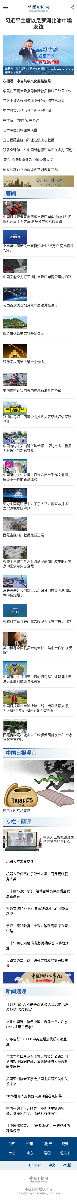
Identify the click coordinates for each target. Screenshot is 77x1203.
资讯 (29, 1144)
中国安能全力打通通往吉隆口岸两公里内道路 (37, 277)
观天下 (65, 1153)
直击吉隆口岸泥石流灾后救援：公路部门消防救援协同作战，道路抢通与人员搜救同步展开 (37, 1062)
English (35, 1165)
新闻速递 (16, 991)
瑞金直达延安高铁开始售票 (23, 334)
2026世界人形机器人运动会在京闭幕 (34, 1096)
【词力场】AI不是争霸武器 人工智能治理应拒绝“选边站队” (37, 1007)
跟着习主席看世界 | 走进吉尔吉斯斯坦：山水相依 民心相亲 (30, 70)
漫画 (47, 1153)
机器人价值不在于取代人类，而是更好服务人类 (37, 876)
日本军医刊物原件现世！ (22, 130)
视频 (65, 1144)
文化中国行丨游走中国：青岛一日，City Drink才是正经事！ (36, 1024)
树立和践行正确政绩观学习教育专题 (30, 169)
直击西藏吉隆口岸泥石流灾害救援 (28, 140)
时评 (12, 1144)
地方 (29, 1153)
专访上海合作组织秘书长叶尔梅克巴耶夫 (34, 101)
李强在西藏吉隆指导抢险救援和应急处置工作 (37, 91)
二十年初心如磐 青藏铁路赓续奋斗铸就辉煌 (37, 945)
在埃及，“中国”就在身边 (21, 120)
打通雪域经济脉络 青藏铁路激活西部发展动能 (37, 911)
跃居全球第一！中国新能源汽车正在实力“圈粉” (38, 150)
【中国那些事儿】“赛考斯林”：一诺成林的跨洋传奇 (38, 1128)
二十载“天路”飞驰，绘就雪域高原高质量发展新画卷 (38, 893)
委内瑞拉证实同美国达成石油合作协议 (32, 390)
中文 (52, 1165)
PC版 (66, 1165)
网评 (26, 822)
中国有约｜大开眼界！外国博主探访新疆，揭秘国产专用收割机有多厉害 (35, 1111)
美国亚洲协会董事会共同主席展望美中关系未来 (37, 1081)
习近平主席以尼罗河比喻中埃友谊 (38, 23)
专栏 (11, 822)
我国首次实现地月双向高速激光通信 (30, 305)
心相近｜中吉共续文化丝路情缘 (27, 81)
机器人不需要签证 (20, 862)
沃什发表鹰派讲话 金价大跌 (24, 362)
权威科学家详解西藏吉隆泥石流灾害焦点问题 (37, 621)
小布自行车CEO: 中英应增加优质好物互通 (36, 1041)
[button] (59, 69)
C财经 (47, 1144)
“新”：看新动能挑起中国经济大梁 (28, 160)
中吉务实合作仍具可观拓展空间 (27, 110)
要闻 (11, 194)
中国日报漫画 (21, 753)
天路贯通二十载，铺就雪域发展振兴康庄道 (37, 963)
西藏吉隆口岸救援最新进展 (23, 535)
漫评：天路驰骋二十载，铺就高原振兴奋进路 (37, 928)
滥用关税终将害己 (16, 811)
